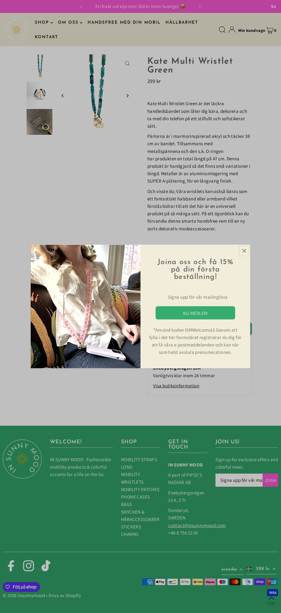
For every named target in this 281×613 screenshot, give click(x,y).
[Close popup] (244, 251)
